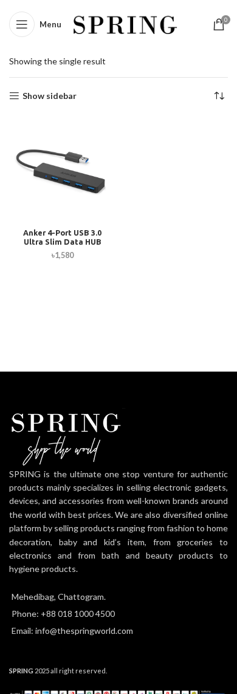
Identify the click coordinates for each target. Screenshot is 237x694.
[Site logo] (125, 23)
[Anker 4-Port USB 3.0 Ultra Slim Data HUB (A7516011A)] (62, 170)
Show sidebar (49, 96)
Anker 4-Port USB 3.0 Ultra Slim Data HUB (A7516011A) (62, 241)
